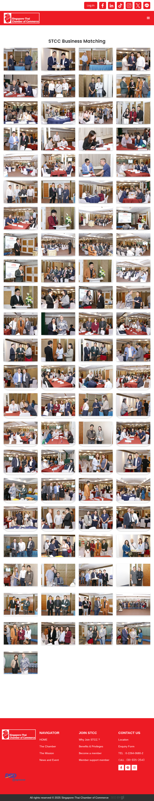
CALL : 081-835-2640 (131, 760)
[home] (71, 18)
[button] (148, 18)
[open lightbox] (21, 59)
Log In (90, 5)
